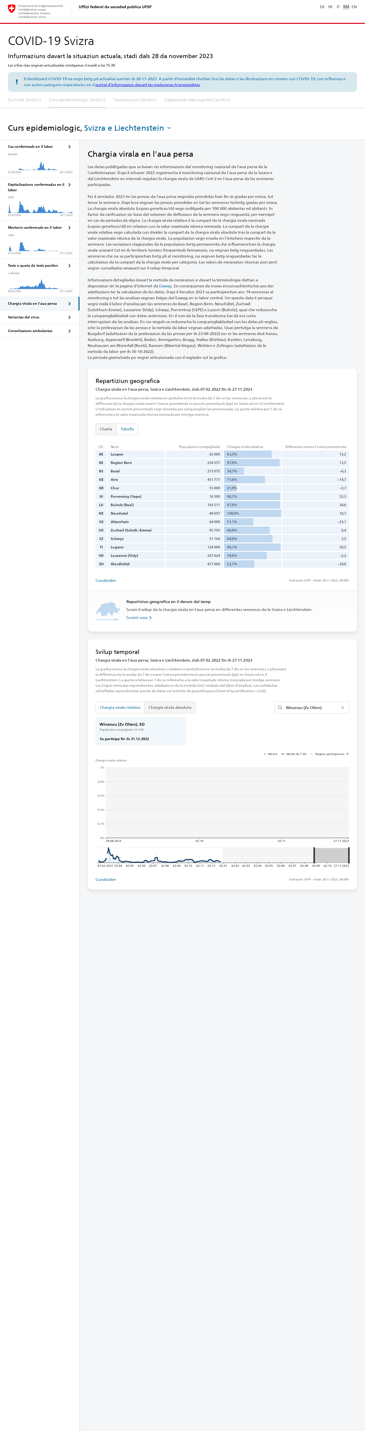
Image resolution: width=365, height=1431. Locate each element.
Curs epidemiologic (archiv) (77, 99)
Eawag (165, 286)
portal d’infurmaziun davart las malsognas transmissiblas (147, 84)
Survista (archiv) (24, 99)
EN (354, 6)
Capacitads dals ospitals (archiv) (197, 99)
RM (346, 6)
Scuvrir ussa (136, 617)
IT (338, 6)
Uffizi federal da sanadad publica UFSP (115, 6)
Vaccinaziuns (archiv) (134, 99)
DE (322, 6)
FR (330, 6)
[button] (128, 128)
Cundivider (106, 580)
